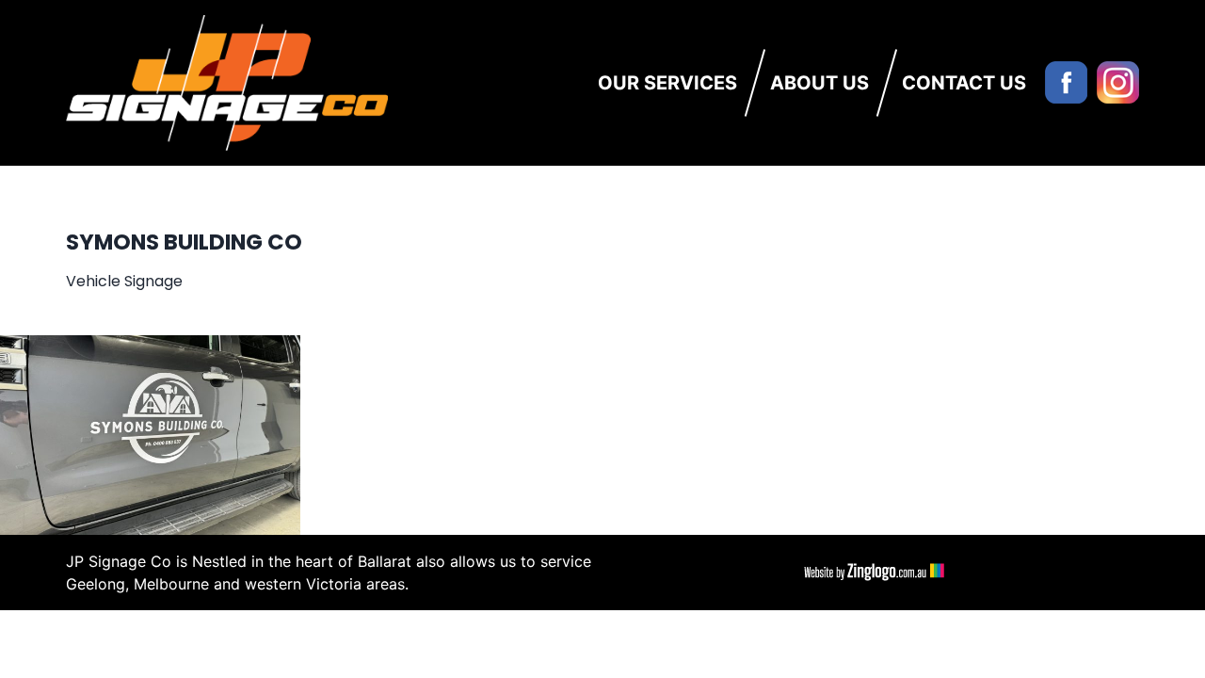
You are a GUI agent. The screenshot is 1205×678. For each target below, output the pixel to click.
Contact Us (964, 83)
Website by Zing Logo (870, 573)
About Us (819, 83)
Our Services (667, 83)
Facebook (1066, 82)
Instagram (1118, 82)
